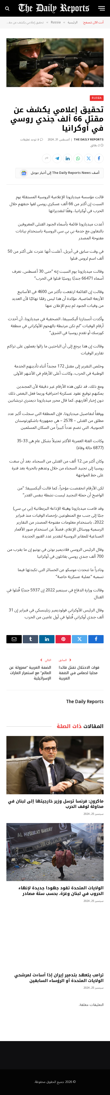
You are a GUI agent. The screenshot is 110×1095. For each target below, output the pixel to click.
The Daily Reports (89, 140)
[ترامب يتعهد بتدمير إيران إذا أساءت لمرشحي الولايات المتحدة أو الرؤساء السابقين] (55, 939)
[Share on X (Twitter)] (88, 158)
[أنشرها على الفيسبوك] (99, 158)
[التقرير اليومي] (54, 8)
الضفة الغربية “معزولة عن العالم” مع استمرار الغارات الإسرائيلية (30, 673)
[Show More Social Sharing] (46, 158)
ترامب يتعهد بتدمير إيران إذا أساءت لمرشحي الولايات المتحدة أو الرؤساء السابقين (59, 978)
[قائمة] (101, 8)
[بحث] (7, 8)
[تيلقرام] (57, 158)
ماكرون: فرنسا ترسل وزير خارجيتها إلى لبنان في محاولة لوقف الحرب (56, 804)
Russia (97, 98)
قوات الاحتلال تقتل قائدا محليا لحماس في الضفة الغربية (79, 673)
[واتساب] (78, 158)
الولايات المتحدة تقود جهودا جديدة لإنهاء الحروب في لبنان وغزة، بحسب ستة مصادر (61, 891)
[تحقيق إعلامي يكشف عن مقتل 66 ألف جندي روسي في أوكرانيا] (55, 62)
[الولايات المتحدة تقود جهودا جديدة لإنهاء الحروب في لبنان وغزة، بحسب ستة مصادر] (55, 852)
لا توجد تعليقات (29, 140)
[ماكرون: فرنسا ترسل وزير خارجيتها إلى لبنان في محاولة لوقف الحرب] (55, 765)
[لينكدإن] (67, 158)
